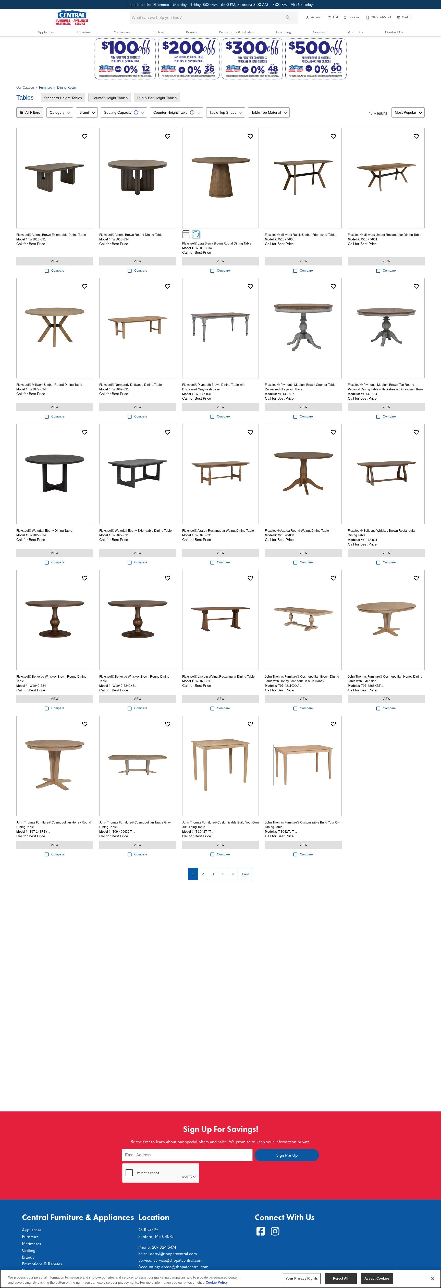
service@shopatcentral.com (178, 1260)
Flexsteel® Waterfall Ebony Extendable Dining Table (135, 530)
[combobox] (59, 112)
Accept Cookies (376, 1278)
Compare (57, 270)
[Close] (432, 1278)
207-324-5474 (164, 1247)
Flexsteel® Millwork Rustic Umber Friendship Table (300, 235)
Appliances (46, 31)
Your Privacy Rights (301, 1278)
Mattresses (122, 31)
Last (245, 874)
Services (319, 31)
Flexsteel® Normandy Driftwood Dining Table (130, 385)
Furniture (84, 31)
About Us (355, 31)
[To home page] (72, 17)
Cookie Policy (217, 1282)
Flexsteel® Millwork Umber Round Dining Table (49, 385)
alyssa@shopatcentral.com (185, 1266)
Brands (191, 31)
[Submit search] (288, 17)
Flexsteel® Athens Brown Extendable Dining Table (51, 235)
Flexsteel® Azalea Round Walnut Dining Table (297, 530)
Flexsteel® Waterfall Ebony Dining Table (44, 530)
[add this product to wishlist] (85, 136)
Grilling (158, 31)
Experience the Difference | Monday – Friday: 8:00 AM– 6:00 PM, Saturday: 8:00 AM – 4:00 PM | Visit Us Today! (221, 4)
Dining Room (66, 87)
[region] (220, 1279)
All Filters (32, 112)
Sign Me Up (287, 1155)
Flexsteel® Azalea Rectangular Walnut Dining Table (218, 530)
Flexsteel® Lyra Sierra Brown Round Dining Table (216, 243)
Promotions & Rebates (236, 31)
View (54, 261)
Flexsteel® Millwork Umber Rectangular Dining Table (384, 235)
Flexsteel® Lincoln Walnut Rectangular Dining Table (218, 676)
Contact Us (394, 31)
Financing (283, 31)
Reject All (340, 1278)
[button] (307, 18)
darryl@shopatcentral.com (173, 1253)
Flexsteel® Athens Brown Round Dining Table (131, 235)
